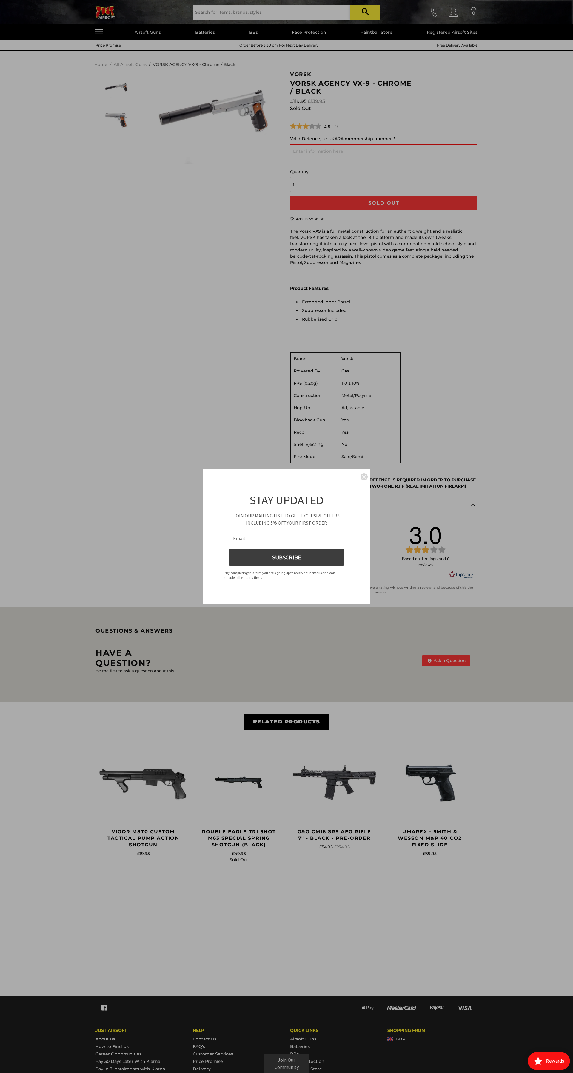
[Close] (364, 476)
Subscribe (286, 557)
